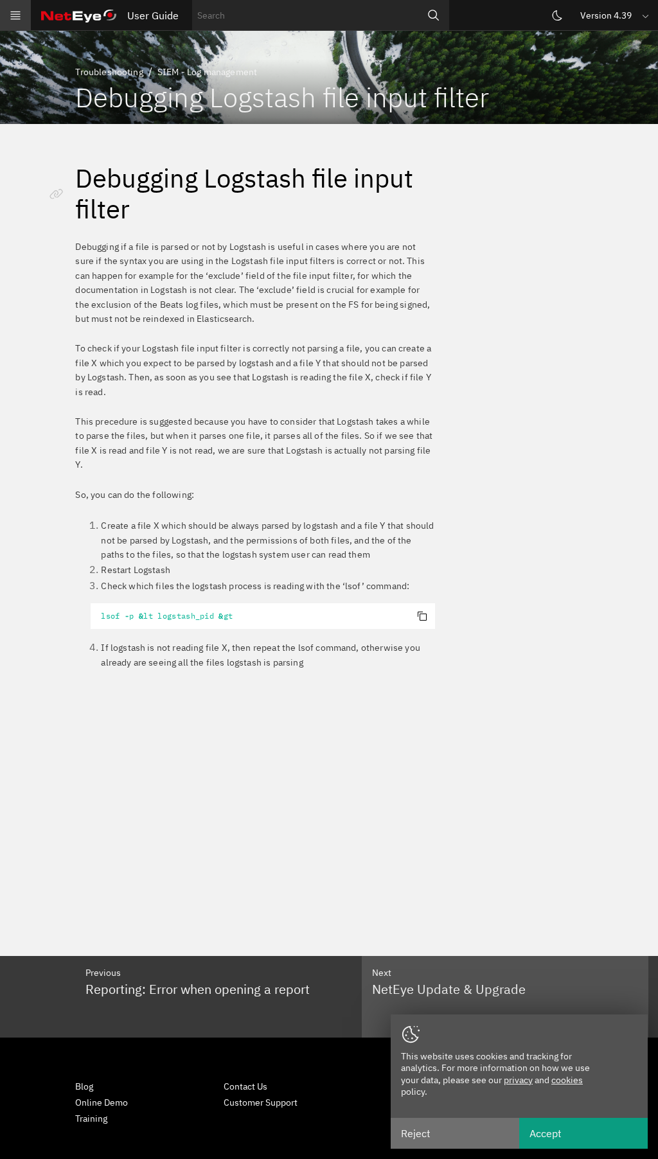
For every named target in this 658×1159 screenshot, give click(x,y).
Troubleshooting (109, 72)
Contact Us (245, 1086)
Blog (84, 1086)
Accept (545, 1133)
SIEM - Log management (207, 72)
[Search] (433, 15)
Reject (416, 1133)
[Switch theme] (557, 15)
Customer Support (261, 1102)
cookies (567, 1080)
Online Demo (101, 1102)
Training (91, 1118)
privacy (518, 1080)
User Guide (153, 15)
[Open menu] (15, 15)
